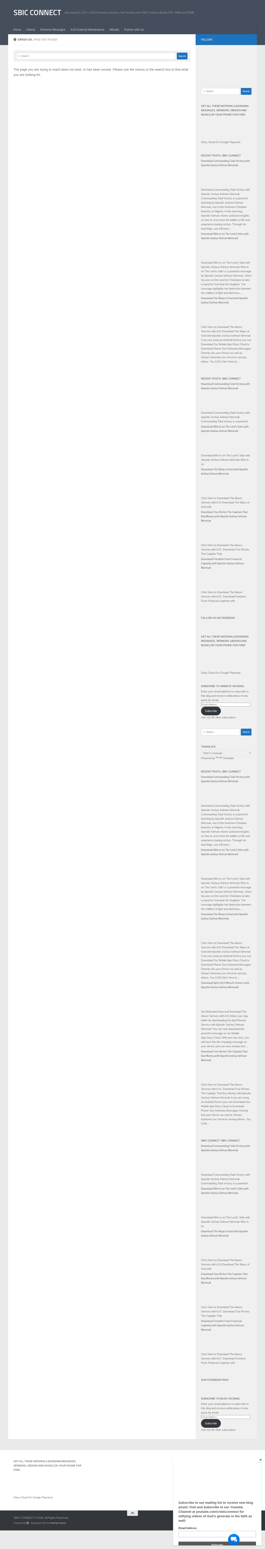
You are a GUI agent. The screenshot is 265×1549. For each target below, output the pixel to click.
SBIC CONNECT (37, 12)
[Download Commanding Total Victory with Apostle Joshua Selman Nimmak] (210, 185)
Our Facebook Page (214, 1379)
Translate (228, 758)
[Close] (260, 1460)
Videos (30, 29)
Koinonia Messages (53, 29)
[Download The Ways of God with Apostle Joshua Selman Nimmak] (210, 322)
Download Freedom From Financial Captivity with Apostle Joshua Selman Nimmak (222, 563)
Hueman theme (58, 1523)
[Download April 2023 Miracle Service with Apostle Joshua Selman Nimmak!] (210, 1007)
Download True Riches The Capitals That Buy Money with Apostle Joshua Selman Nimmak (224, 516)
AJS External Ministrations (87, 29)
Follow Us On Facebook (218, 617)
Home (17, 29)
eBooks (114, 29)
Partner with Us (134, 29)
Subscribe (211, 710)
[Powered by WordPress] (27, 1523)
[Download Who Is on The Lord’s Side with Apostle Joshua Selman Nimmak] (210, 258)
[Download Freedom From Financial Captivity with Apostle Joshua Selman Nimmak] (210, 587)
